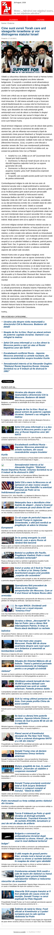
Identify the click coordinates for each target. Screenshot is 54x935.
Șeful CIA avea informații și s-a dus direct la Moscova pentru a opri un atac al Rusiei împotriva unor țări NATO (27, 345)
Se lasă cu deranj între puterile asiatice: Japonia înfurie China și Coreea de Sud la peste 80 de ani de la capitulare (33, 720)
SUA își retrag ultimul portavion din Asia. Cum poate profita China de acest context (33, 701)
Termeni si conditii (19, 932)
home (3, 23)
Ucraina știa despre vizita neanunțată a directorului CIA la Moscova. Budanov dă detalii (25, 324)
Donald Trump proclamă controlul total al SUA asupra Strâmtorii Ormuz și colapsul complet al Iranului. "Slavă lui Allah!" (32, 787)
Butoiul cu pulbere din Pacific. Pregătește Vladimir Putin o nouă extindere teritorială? (32, 555)
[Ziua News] (6, 8)
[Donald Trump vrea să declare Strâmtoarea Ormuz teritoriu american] (7, 753)
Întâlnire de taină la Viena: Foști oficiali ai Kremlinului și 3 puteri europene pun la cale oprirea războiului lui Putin (31, 913)
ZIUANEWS (13, 20)
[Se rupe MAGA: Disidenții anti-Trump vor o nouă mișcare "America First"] (7, 608)
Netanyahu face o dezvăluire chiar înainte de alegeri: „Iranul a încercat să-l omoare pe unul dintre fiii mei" (33, 505)
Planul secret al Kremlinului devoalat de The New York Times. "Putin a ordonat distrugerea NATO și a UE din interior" (33, 737)
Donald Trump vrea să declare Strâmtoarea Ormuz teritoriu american (30, 753)
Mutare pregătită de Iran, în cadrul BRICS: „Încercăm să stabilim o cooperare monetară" (32, 768)
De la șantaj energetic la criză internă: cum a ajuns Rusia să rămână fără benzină (30, 540)
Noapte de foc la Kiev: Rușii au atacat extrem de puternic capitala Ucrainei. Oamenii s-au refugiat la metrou (27, 335)
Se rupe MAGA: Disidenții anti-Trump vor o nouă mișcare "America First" (31, 608)
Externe (11, 23)
